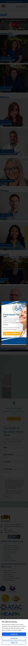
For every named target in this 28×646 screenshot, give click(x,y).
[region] (14, 632)
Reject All (14, 642)
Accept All (14, 634)
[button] (24, 303)
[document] (14, 323)
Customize (14, 638)
